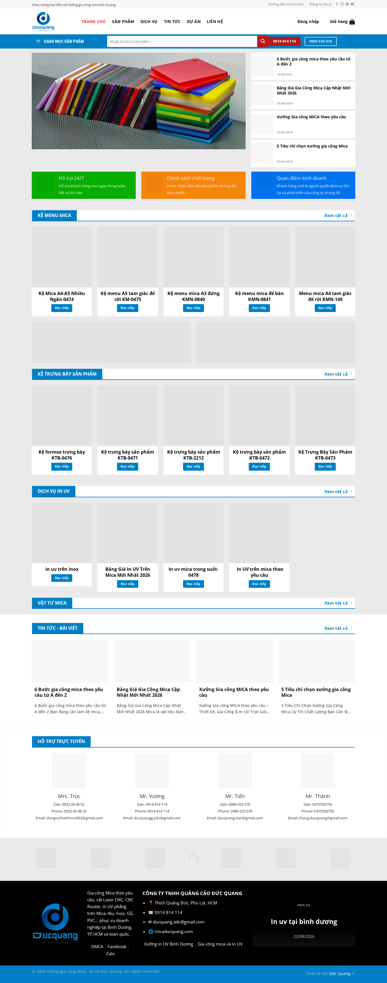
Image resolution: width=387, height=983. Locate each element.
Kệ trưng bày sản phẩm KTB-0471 (127, 455)
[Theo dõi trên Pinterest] (347, 4)
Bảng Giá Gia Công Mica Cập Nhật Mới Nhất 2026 (313, 90)
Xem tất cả (336, 215)
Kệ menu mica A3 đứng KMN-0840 (193, 296)
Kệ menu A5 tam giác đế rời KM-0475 (128, 296)
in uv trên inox (61, 569)
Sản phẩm (123, 21)
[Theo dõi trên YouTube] (352, 4)
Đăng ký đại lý (320, 4)
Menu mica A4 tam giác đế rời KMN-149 (325, 296)
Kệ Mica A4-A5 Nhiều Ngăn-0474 (62, 296)
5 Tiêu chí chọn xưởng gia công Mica (312, 146)
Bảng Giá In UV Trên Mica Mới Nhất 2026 (127, 572)
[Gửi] (263, 41)
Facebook (117, 946)
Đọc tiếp (62, 308)
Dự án (194, 21)
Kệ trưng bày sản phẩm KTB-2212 (193, 455)
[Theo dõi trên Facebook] (337, 4)
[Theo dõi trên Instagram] (342, 4)
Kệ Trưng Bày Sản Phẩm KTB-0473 (325, 455)
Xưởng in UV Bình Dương (168, 944)
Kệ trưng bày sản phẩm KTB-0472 (259, 455)
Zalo (110, 953)
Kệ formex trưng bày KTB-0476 (62, 455)
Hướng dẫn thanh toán (285, 4)
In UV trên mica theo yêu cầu (259, 572)
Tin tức (172, 21)
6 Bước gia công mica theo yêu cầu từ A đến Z (314, 61)
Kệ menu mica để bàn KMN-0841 (259, 296)
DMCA (97, 946)
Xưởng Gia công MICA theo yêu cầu (311, 116)
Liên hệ (215, 21)
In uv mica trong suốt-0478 (193, 572)
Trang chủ (94, 21)
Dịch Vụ (149, 21)
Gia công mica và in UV (220, 944)
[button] (308, 21)
